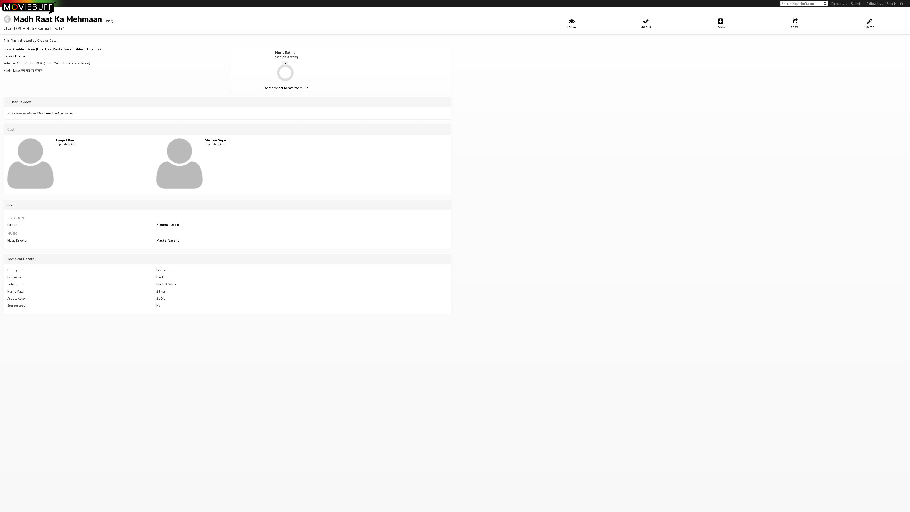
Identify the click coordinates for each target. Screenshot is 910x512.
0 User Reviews (19, 102)
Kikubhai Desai (167, 225)
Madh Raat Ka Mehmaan (57, 18)
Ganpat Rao (65, 140)
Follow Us (874, 3)
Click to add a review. (55, 113)
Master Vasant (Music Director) (76, 49)
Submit (856, 3)
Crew (11, 205)
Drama (20, 56)
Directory (838, 3)
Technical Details (21, 258)
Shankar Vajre (215, 140)
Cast (11, 129)
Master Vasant (167, 240)
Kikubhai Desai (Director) (31, 49)
